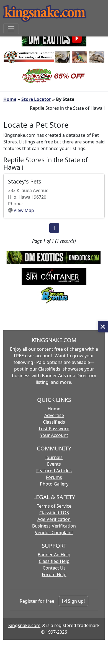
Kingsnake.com (24, 625)
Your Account (54, 435)
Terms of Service (54, 506)
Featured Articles (54, 471)
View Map (24, 210)
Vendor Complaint (54, 532)
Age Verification (54, 519)
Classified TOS (54, 513)
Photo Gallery (54, 484)
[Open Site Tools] (103, 326)
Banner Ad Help (54, 555)
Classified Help (54, 561)
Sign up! (76, 601)
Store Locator (36, 99)
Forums (54, 477)
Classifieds (54, 422)
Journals (54, 457)
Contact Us (54, 568)
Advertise (54, 415)
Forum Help (54, 574)
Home (9, 99)
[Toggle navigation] (11, 28)
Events (54, 464)
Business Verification (54, 526)
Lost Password (54, 429)
